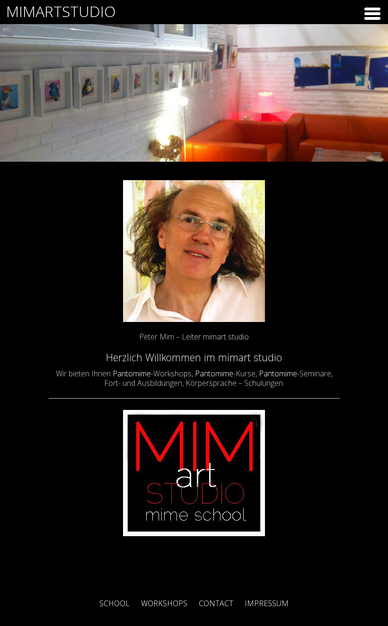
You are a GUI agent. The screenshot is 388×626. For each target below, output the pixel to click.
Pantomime (132, 373)
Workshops (164, 603)
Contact (216, 603)
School (114, 603)
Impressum (267, 603)
